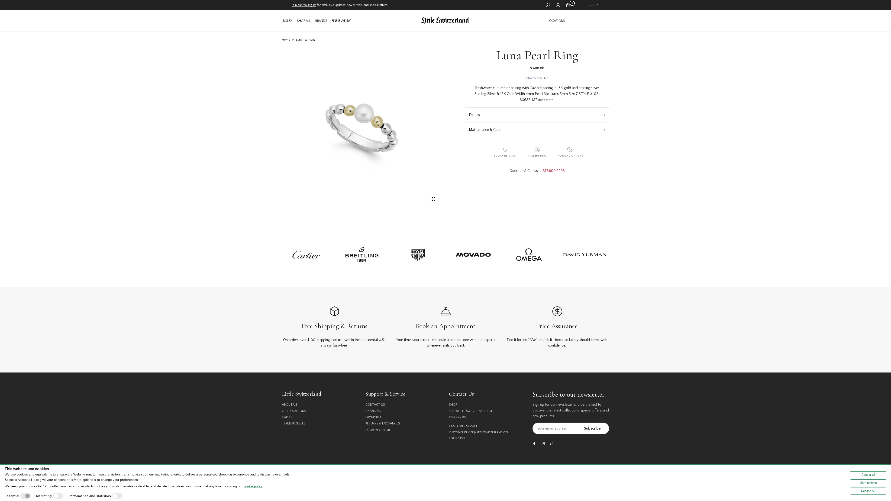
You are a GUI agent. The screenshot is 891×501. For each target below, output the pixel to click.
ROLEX (287, 21)
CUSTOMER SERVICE (463, 426)
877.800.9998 (554, 171)
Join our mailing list (304, 4)
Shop (453, 405)
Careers (288, 417)
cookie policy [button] (253, 486)
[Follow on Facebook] (534, 444)
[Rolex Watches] (588, 21)
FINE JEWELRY (341, 21)
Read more (545, 100)
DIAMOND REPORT (378, 430)
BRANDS (321, 21)
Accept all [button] (868, 474)
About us (289, 405)
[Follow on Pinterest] (551, 444)
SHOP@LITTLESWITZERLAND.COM (470, 411)
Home (286, 39)
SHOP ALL (304, 21)
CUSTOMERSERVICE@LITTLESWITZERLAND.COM (479, 432)
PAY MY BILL (373, 417)
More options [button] (868, 483)
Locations (556, 20)
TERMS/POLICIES (294, 423)
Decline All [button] (868, 491)
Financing (373, 411)
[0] (568, 5)
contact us (375, 405)
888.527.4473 (457, 438)
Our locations (294, 411)
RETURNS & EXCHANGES (382, 423)
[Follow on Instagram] (543, 444)
